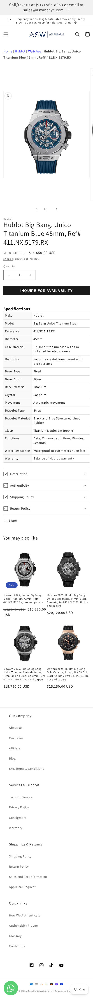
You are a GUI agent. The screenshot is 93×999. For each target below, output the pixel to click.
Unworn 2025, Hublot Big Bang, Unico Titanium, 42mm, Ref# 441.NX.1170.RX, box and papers (23, 598)
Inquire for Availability (46, 291)
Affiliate (14, 748)
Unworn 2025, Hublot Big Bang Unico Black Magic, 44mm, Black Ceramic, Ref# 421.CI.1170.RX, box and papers (67, 600)
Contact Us (17, 946)
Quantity (9, 266)
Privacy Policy (19, 807)
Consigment (18, 818)
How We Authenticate (24, 915)
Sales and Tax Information (28, 877)
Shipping (8, 258)
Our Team (16, 738)
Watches (34, 51)
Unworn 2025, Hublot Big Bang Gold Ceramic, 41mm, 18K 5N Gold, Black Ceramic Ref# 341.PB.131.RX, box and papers (68, 674)
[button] (6, 34)
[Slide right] (57, 209)
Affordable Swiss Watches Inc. (40, 991)
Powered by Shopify (64, 991)
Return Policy (19, 866)
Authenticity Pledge (23, 925)
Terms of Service (21, 797)
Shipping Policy (20, 856)
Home (8, 51)
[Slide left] (36, 209)
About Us (16, 728)
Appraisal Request (22, 887)
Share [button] (13, 520)
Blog (12, 758)
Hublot (20, 51)
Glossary (15, 936)
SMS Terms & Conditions (26, 769)
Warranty (15, 828)
